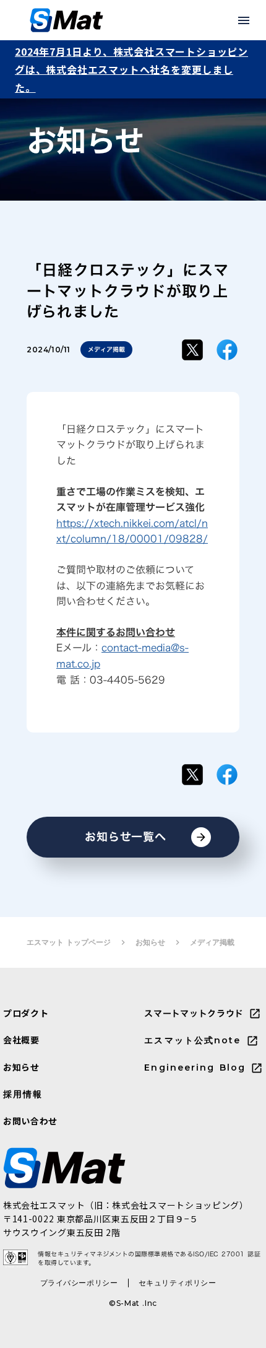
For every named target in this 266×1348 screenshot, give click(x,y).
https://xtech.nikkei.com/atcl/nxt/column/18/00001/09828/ (132, 531)
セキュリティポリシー (178, 1282)
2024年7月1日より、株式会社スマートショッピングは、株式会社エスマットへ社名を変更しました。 (131, 69)
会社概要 (21, 1040)
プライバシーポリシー (79, 1282)
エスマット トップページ (69, 942)
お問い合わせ (30, 1121)
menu (243, 20)
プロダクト (26, 1013)
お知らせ (150, 942)
